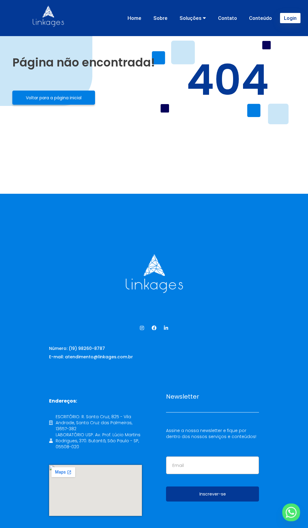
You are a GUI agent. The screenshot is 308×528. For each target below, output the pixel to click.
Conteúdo (260, 18)
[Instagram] (142, 328)
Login (290, 18)
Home (134, 18)
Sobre (160, 18)
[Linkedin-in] (166, 328)
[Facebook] (154, 328)
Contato (227, 18)
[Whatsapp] (291, 512)
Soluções (191, 18)
